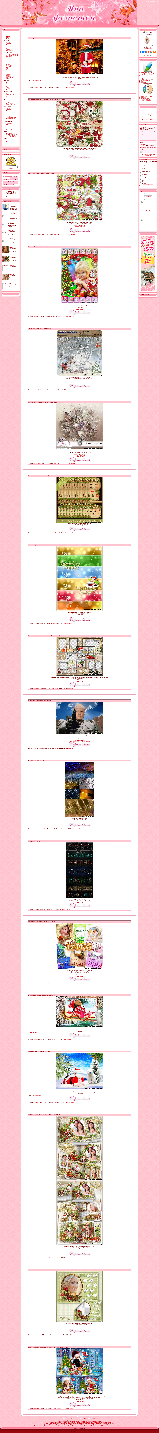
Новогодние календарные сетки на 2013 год (40, 475)
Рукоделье (98, 1426)
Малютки (8, 83)
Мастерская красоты (145, 102)
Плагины (8, 38)
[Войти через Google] (151, 52)
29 (10, 184)
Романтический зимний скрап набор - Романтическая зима (44, 402)
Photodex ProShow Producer (147, 79)
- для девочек (36, 87)
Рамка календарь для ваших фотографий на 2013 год (43, 1270)
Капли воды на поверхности (36, 760)
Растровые (8, 46)
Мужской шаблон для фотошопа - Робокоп (39, 700)
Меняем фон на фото (146, 100)
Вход (15, 25)
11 (17, 179)
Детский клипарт (49, 1423)
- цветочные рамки (37, 1334)
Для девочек (9, 84)
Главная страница (62, 1421)
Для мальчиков (9, 86)
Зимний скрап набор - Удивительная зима (39, 328)
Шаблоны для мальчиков (86, 1424)
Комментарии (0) (70, 87)
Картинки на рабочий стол (65, 1425)
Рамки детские (80, 1423)
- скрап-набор (36, 160)
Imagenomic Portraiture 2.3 (147, 78)
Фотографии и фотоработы (12, 55)
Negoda (56, 748)
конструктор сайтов (80, 1431)
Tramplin (53, 623)
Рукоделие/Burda (10, 127)
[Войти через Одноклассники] (154, 52)
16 (13, 181)
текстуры (144, 177)
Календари (8, 74)
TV (6, 140)
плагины (143, 168)
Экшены (8, 37)
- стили (35, 909)
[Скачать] (79, 85)
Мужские (8, 69)
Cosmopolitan (9, 123)
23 (13, 183)
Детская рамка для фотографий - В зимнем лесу (41, 995)
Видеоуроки (8, 109)
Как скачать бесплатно (11, 136)
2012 (29, 30)
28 (8, 184)
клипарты (144, 175)
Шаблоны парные (49, 1425)
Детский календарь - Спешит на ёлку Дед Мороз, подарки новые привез (48, 1347)
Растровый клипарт (106, 1422)
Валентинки (8, 68)
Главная (5, 25)
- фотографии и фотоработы (40, 828)
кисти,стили (144, 170)
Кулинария (8, 125)
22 (10, 183)
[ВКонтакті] (12, 196)
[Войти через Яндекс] (147, 52)
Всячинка (8, 57)
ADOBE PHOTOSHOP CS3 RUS (148, 73)
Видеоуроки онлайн (10, 111)
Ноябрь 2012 (11, 175)
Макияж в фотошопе (145, 99)
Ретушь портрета (145, 98)
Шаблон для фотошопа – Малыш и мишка (39, 1051)
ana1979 (55, 983)
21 (8, 183)
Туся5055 (55, 688)
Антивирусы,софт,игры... (147, 229)
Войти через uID (148, 48)
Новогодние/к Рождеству (11, 63)
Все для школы (9, 77)
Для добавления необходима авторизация (148, 155)
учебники (144, 183)
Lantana (54, 1408)
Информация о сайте (11, 118)
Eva (52, 1039)
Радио (7, 143)
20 (6, 183)
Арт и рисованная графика (12, 54)
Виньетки (8, 73)
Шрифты (8, 36)
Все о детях (8, 126)
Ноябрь (32, 30)
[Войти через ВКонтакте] (141, 52)
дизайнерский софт (146, 171)
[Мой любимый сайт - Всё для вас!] (148, 199)
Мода (7, 124)
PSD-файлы (9, 49)
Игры (7, 141)
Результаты (142, 185)
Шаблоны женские (110, 1424)
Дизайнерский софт (10, 104)
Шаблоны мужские (39, 1425)
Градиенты (8, 95)
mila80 (54, 532)
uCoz (88, 1431)
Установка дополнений (11, 117)
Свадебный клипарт (59, 1423)
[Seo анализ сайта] (92, 1420)
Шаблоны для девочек (99, 1424)
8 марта (8, 70)
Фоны (7, 93)
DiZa (62, 828)
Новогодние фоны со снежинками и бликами (40, 545)
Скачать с (79, 151)
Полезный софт (9, 103)
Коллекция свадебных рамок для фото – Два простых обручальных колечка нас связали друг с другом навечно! (59, 636)
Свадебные (8, 43)
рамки (143, 164)
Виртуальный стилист (146, 80)
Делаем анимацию (145, 101)
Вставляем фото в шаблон (147, 96)
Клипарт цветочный (71, 1423)
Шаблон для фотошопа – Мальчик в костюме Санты (42, 38)
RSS (155, 25)
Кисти (7, 33)
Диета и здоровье (10, 129)
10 (15, 179)
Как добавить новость (11, 135)
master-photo (59, 1334)
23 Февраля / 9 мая (10, 71)
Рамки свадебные (89, 1423)
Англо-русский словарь (11, 116)
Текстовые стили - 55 (34, 841)
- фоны (35, 623)
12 (4, 181)
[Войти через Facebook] (144, 52)
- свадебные (36, 688)
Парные (8, 89)
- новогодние (36, 1257)
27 (6, 184)
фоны (143, 180)
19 (4, 183)
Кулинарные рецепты (82, 1426)
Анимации (8, 58)
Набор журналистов (96, 1421)
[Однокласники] (14, 196)
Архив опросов (149, 185)
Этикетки (8, 75)
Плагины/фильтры (80, 1422)
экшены (143, 172)
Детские (8, 42)
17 (15, 181)
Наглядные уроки (10, 110)
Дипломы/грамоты (64, 1424)
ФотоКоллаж (143, 82)
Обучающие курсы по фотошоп (110, 1425)
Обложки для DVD (10, 76)
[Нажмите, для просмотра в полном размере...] (79, 303)
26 (4, 184)
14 (8, 181)
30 (13, 184)
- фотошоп (36, 748)
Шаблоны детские (74, 1424)
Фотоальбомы (9, 65)
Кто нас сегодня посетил (148, 119)
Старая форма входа (148, 55)
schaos (55, 87)
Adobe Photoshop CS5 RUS (147, 76)
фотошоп (144, 167)
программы (144, 174)
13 (6, 181)
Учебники (8, 108)
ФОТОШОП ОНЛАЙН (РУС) (147, 72)
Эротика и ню (9, 56)
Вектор (7, 45)
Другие (7, 48)
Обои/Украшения (10, 94)
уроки (143, 178)
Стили (7, 35)
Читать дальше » (37, 80)
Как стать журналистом (11, 134)
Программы (87, 1425)
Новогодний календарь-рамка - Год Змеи (39, 247)
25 (17, 183)
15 (10, 181)
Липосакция (143, 97)
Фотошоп (8, 101)
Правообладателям (10, 133)
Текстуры (8, 96)
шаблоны (144, 165)
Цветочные (8, 44)
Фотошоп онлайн (57, 1422)
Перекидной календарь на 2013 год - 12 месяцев (41, 921)
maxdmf (55, 160)
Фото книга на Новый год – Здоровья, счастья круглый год (44, 1114)
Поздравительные (10, 67)
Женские (8, 87)
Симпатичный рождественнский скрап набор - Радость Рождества (46, 99)
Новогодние (8, 82)
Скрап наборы (9, 50)
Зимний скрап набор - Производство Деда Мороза (41, 173)
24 (15, 183)
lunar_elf (55, 316)
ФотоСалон (143, 81)
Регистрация (10, 25)
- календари (36, 316)
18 (17, 181)
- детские (35, 1039)
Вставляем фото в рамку (146, 95)
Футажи (7, 102)
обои (143, 181)
